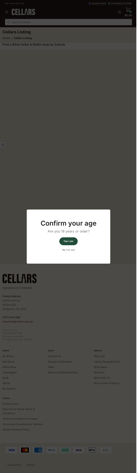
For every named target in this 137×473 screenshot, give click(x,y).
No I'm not (68, 249)
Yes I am (68, 241)
